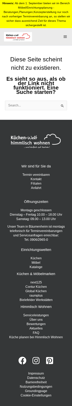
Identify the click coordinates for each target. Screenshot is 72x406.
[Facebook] (22, 361)
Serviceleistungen (36, 315)
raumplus (36, 295)
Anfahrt (36, 188)
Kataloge (36, 267)
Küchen (36, 258)
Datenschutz (36, 377)
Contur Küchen (36, 286)
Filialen (36, 183)
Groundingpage (36, 391)
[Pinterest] (50, 361)
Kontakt (36, 179)
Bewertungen (36, 324)
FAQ (36, 332)
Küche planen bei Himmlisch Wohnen (36, 337)
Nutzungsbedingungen (36, 386)
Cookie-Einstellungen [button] (36, 395)
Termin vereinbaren (36, 174)
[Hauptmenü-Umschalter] (65, 36)
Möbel (36, 262)
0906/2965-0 (39, 239)
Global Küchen (36, 291)
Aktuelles (36, 328)
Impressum (36, 373)
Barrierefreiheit (36, 382)
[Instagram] (36, 361)
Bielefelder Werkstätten (36, 300)
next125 (36, 282)
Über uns (36, 319)
